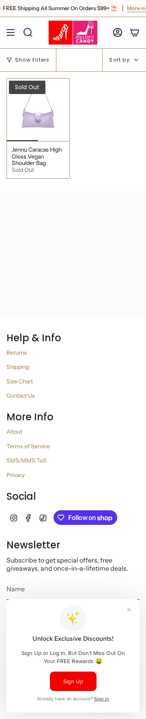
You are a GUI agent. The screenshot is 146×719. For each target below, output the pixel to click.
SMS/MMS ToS (26, 460)
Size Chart (19, 381)
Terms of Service (28, 446)
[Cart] (134, 33)
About (14, 431)
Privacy (15, 475)
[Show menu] (10, 33)
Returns (16, 352)
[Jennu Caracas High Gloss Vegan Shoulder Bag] (38, 110)
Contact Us (20, 395)
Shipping (17, 366)
